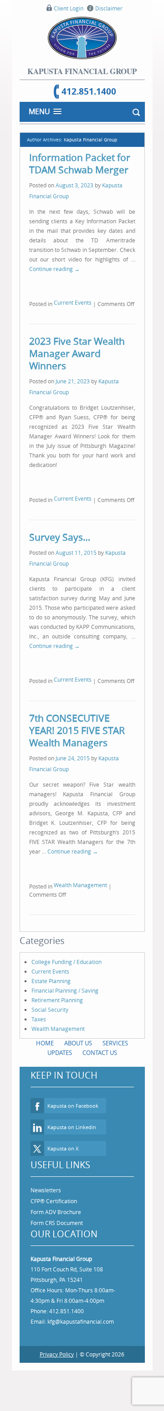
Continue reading (54, 268)
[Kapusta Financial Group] (82, 38)
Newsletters (46, 1183)
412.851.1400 (89, 91)
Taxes (38, 1012)
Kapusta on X (62, 1142)
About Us (78, 1037)
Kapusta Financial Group (90, 140)
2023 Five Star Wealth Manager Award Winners (77, 352)
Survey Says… (59, 533)
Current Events (73, 302)
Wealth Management (80, 880)
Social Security (49, 1003)
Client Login (68, 8)
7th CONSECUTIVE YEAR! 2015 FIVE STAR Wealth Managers (77, 725)
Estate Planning (51, 974)
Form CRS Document (57, 1216)
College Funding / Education (66, 955)
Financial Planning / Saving (64, 984)
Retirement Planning (57, 993)
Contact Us (99, 1046)
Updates (59, 1046)
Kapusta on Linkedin (71, 1120)
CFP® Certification (54, 1194)
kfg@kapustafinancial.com (80, 1315)
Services (115, 1037)
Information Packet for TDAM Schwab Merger (79, 163)
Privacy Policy (57, 1347)
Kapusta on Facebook (72, 1099)
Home (45, 1037)
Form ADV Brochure (56, 1205)
